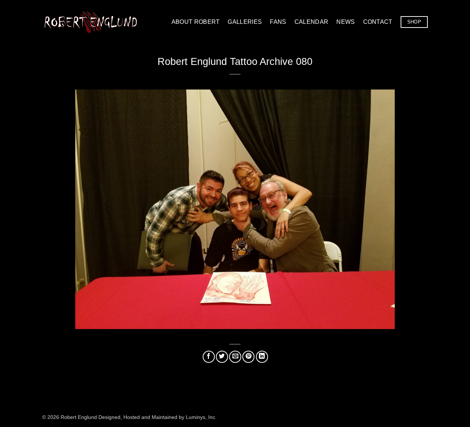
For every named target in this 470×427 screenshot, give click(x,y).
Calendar (311, 22)
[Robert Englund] (90, 21)
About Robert (195, 22)
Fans (278, 22)
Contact (378, 22)
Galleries (245, 22)
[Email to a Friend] (235, 357)
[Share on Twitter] (222, 357)
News (345, 22)
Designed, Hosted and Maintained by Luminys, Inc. (157, 417)
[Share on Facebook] (209, 357)
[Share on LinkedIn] (262, 357)
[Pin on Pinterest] (248, 357)
